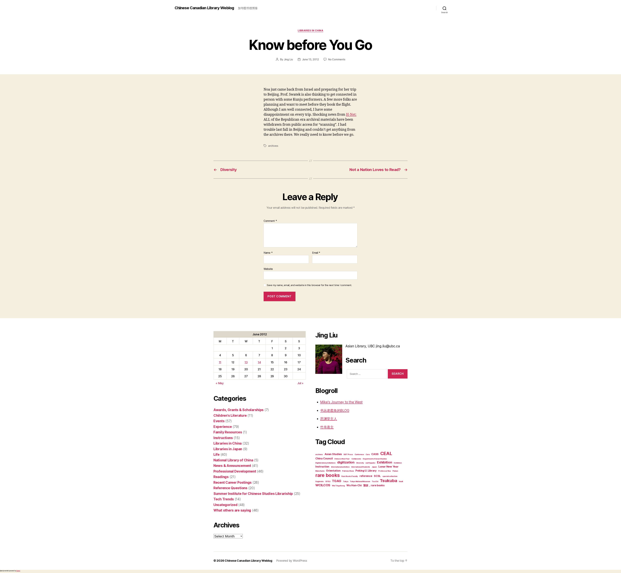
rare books (327, 475)
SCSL (377, 476)
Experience (222, 427)
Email (316, 252)
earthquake (370, 463)
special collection (389, 476)
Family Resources (227, 432)
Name (268, 252)
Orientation (333, 470)
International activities (340, 467)
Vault (401, 481)
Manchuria (319, 471)
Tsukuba (388, 480)
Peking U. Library (365, 470)
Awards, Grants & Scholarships (238, 410)
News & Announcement (232, 466)
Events (218, 421)
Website (268, 268)
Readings (221, 477)
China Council (324, 458)
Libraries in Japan (227, 449)
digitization (345, 462)
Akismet (18, 571)
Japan (374, 467)
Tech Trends (223, 499)
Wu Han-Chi (353, 485)
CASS (375, 454)
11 (220, 362)
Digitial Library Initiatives (325, 463)
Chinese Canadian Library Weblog (204, 8)
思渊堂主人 (328, 419)
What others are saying (232, 510)
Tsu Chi (375, 481)
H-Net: (351, 114)
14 (259, 362)
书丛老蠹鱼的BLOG (334, 410)
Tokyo (345, 481)
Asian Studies (333, 454)
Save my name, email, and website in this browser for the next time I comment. (309, 285)
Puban (395, 471)
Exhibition (384, 462)
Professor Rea (384, 471)
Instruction (322, 466)
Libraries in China (310, 30)
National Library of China (233, 460)
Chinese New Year (342, 459)
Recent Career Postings (232, 482)
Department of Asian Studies (375, 459)
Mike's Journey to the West (341, 402)
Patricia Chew (348, 471)
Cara (368, 454)
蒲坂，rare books (374, 485)
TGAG (336, 481)
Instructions (223, 438)
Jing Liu (288, 59)
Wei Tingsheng (338, 486)
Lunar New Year (388, 466)
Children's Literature (230, 415)
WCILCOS (322, 485)
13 (246, 362)
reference (366, 476)
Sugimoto (319, 481)
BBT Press (348, 454)
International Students (360, 467)
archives (273, 145)
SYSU (327, 481)
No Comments (336, 59)
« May (220, 383)
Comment (270, 221)
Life (216, 454)
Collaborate (356, 459)
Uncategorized (225, 505)
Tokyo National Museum (360, 481)
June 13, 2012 (310, 59)
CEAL (386, 453)
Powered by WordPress (291, 560)
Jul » (300, 383)
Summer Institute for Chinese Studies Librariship (253, 494)
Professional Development (234, 471)
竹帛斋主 (327, 427)
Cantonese (359, 454)
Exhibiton (398, 463)
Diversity (360, 463)
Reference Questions (230, 488)
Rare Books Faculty (349, 476)
